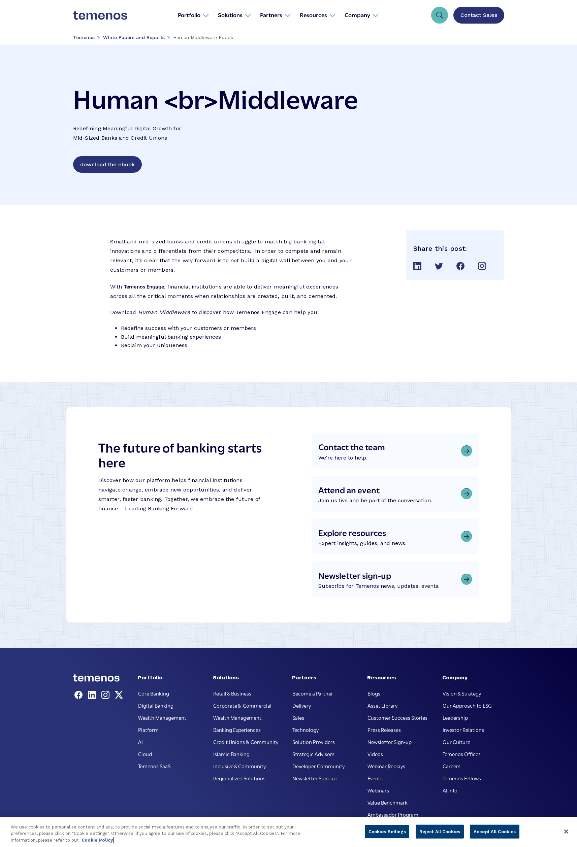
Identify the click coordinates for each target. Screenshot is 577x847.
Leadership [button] (455, 717)
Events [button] (375, 778)
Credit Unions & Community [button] (245, 741)
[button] (193, 15)
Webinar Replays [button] (386, 766)
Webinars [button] (378, 790)
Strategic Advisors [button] (313, 753)
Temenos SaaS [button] (154, 766)
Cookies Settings (387, 831)
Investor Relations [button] (463, 729)
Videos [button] (375, 753)
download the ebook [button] (107, 164)
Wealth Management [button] (162, 717)
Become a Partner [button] (312, 693)
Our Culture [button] (456, 741)
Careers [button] (451, 766)
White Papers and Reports (134, 37)
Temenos (84, 37)
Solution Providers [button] (313, 741)
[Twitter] (119, 695)
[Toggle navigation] (439, 15)
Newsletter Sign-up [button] (314, 778)
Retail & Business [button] (232, 693)
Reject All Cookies (439, 831)
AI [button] (140, 741)
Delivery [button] (301, 705)
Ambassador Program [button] (392, 814)
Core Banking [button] (153, 693)
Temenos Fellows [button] (462, 778)
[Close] (566, 831)
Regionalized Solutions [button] (239, 778)
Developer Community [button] (318, 766)
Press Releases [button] (384, 729)
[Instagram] (106, 695)
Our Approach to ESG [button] (467, 705)
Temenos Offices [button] (462, 753)
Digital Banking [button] (155, 705)
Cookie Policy (97, 840)
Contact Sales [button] (478, 15)
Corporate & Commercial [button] (242, 705)
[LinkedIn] (93, 695)
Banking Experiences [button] (237, 729)
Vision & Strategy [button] (462, 693)
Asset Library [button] (382, 705)
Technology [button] (305, 729)
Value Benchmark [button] (387, 802)
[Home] (100, 15)
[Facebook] (79, 695)
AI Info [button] (450, 790)
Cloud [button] (145, 753)
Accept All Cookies (495, 831)
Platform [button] (148, 729)
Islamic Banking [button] (231, 753)
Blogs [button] (373, 693)
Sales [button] (298, 717)
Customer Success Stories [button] (397, 717)
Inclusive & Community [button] (239, 766)
